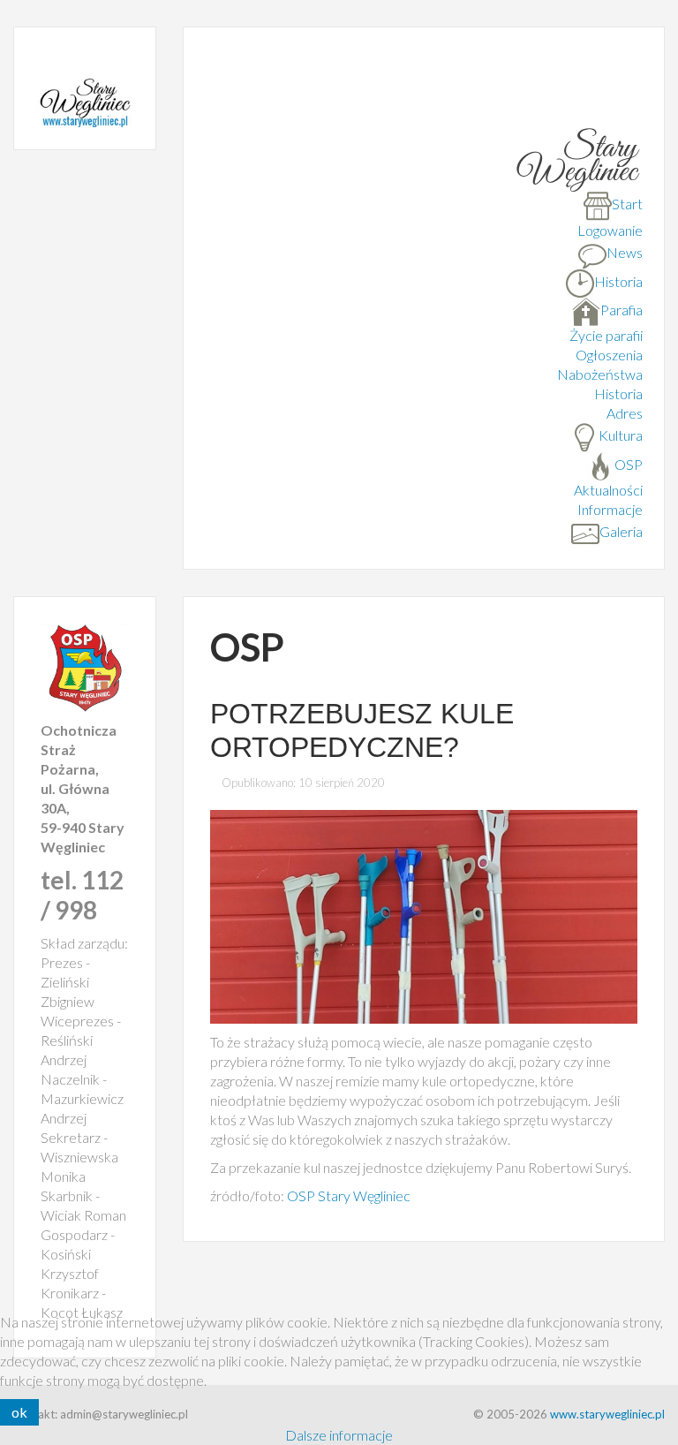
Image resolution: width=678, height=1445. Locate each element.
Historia (618, 393)
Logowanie (610, 230)
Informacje (610, 509)
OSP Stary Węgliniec (349, 1195)
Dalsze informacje (339, 1434)
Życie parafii (606, 335)
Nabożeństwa (600, 374)
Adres (624, 413)
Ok (19, 1411)
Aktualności (608, 489)
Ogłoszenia (609, 354)
